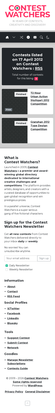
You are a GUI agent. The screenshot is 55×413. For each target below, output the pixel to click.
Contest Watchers (36, 378)
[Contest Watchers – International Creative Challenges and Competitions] (27, 11)
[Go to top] (27, 403)
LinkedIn (13, 318)
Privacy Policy (14, 391)
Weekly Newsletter (21, 269)
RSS (39, 68)
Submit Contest (17, 342)
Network (12, 347)
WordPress (35, 385)
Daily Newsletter (19, 265)
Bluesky (12, 323)
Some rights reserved (27, 381)
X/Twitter (13, 308)
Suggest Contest (18, 337)
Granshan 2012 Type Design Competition (40, 126)
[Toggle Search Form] (41, 37)
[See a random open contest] (21, 37)
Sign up (44, 258)
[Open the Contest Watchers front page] (7, 37)
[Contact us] (35, 37)
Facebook (13, 313)
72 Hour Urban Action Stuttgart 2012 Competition (40, 98)
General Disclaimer (37, 391)
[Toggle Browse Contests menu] (14, 37)
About (11, 286)
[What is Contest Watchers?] (28, 37)
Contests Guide (17, 368)
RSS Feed (13, 296)
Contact (12, 291)
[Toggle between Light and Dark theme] (47, 37)
